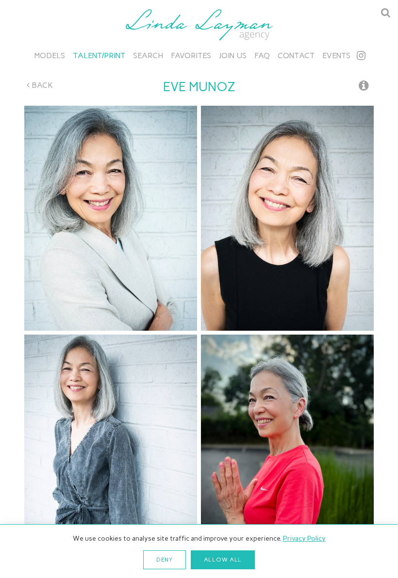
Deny (164, 559)
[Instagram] (361, 55)
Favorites (191, 55)
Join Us (233, 55)
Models (49, 55)
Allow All (223, 559)
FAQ (262, 55)
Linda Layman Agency (199, 25)
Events (336, 55)
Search (148, 55)
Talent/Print (99, 55)
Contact (296, 55)
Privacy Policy (304, 538)
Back (41, 85)
